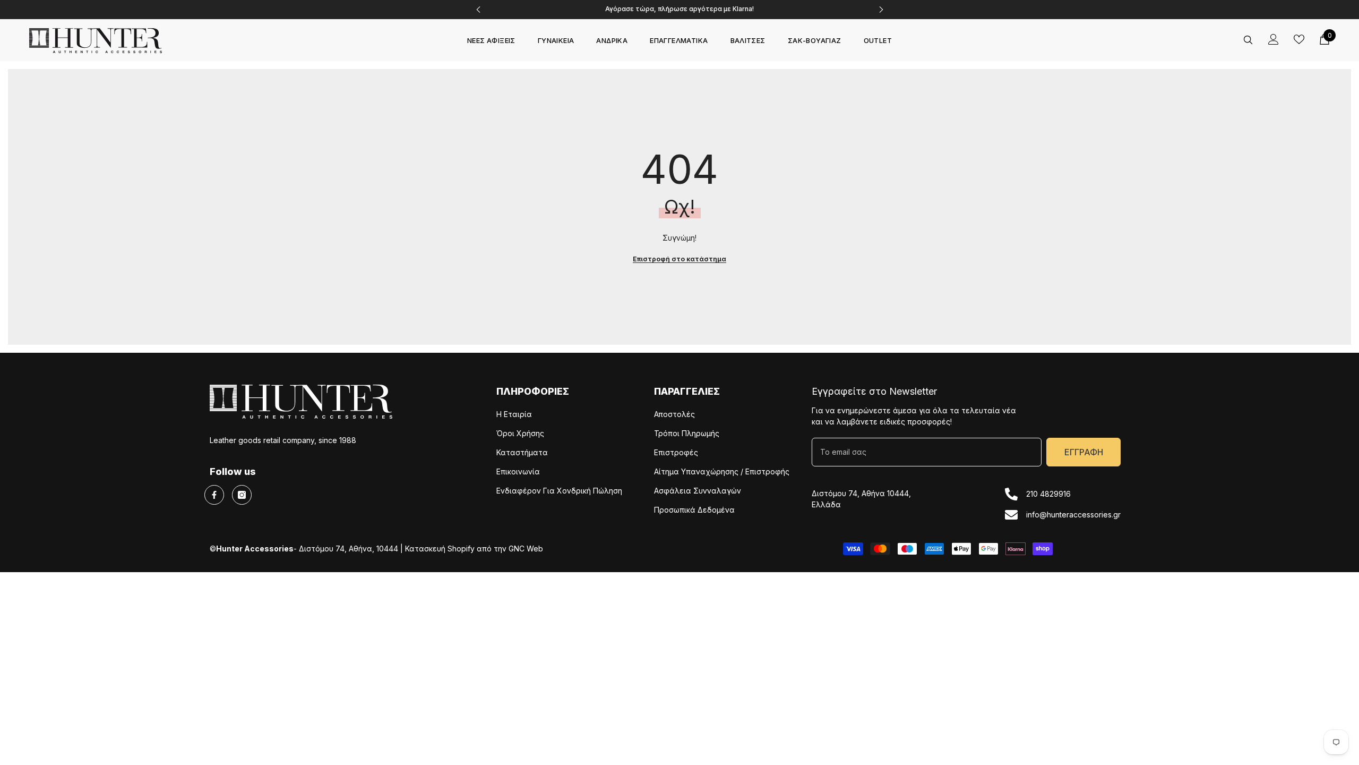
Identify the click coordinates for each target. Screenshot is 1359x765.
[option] (679, 9)
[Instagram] (242, 495)
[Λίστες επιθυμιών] (1299, 39)
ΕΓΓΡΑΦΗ (1083, 452)
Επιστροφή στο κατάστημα (679, 259)
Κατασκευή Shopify (440, 548)
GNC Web (526, 548)
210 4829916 (1048, 493)
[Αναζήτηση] (1248, 39)
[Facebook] (214, 495)
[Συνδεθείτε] (1273, 39)
